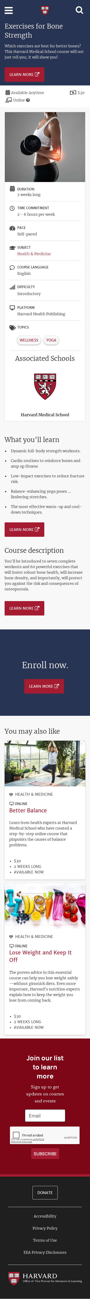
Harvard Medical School (45, 414)
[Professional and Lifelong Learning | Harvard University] (45, 10)
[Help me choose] (28, 100)
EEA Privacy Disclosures (45, 1252)
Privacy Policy (45, 1228)
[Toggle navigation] (9, 10)
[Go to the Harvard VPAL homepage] (45, 1278)
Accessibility (45, 1216)
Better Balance (28, 810)
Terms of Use (45, 1240)
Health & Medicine (34, 253)
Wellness (29, 340)
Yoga (51, 340)
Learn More (21, 74)
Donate (45, 1192)
